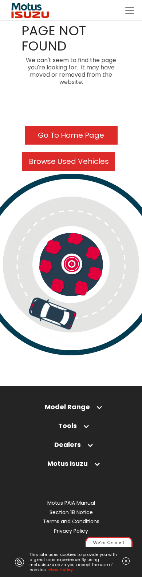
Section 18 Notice (71, 512)
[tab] (71, 408)
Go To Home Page (71, 135)
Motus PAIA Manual (71, 503)
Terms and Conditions (71, 521)
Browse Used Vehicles (69, 161)
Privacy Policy (71, 531)
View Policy (60, 570)
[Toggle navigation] (129, 10)
